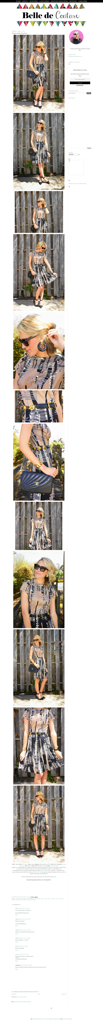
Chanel (42, 898)
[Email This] (31, 897)
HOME (18, 1)
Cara (16, 954)
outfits (57, 898)
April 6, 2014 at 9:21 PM (22, 946)
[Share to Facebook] (35, 897)
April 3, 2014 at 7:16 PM (25, 938)
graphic (53, 898)
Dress (49, 898)
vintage (34, 899)
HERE (49, 864)
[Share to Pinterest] (37, 897)
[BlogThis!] (32, 897)
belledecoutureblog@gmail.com (75, 56)
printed (61, 898)
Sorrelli (25, 899)
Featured (34, 1)
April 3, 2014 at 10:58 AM (25, 930)
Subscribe (82, 1)
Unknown (17, 919)
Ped (16, 946)
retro (13, 899)
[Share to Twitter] (34, 897)
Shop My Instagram (59, 1)
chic (46, 898)
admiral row (19, 898)
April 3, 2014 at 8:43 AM (25, 919)
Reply (16, 915)
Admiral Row (53, 865)
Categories (44, 1)
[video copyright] (66, 1019)
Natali (16, 908)
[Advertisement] (80, 134)
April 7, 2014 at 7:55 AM (23, 954)
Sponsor (73, 1)
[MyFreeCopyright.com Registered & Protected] (46, 1019)
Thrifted (29, 899)
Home (39, 994)
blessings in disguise (27, 898)
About (25, 1)
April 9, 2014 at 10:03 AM (26, 965)
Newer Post (14, 994)
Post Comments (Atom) (22, 997)
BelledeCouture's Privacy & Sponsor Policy (77, 183)
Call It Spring (25, 864)
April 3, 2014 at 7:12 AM (23, 908)
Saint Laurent (18, 899)
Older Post (64, 994)
